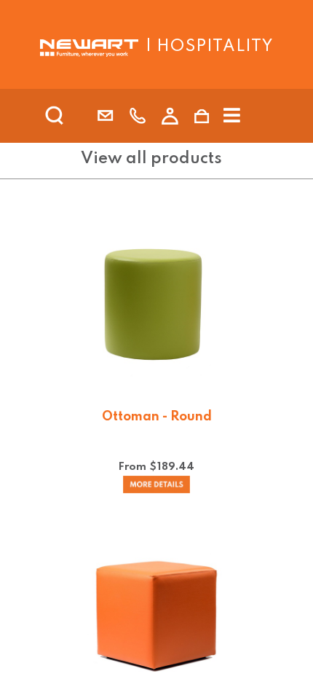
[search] (73, 116)
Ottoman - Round (157, 416)
